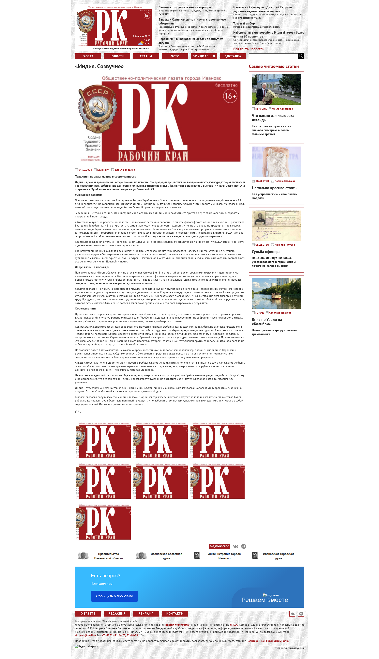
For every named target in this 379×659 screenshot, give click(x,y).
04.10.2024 (85, 169)
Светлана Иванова (280, 312)
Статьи (146, 56)
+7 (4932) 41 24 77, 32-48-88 (120, 635)
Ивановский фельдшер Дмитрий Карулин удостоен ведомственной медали (262, 9)
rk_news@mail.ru (85, 635)
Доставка (233, 56)
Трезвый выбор (244, 23)
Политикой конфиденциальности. (268, 641)
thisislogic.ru (296, 648)
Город (259, 312)
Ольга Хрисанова (282, 108)
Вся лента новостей (248, 49)
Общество (262, 181)
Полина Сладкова (285, 181)
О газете (88, 613)
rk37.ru (234, 624)
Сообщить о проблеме (114, 596)
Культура (103, 169)
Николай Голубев (285, 244)
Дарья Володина (125, 169)
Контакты (175, 613)
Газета (88, 56)
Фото (175, 56)
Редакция (117, 613)
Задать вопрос (219, 546)
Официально (204, 56)
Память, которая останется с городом (185, 7)
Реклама (146, 613)
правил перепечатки (177, 624)
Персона (261, 108)
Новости (117, 56)
